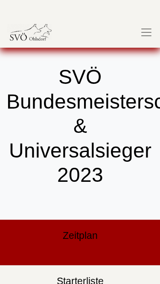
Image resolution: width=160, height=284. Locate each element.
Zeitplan (80, 235)
